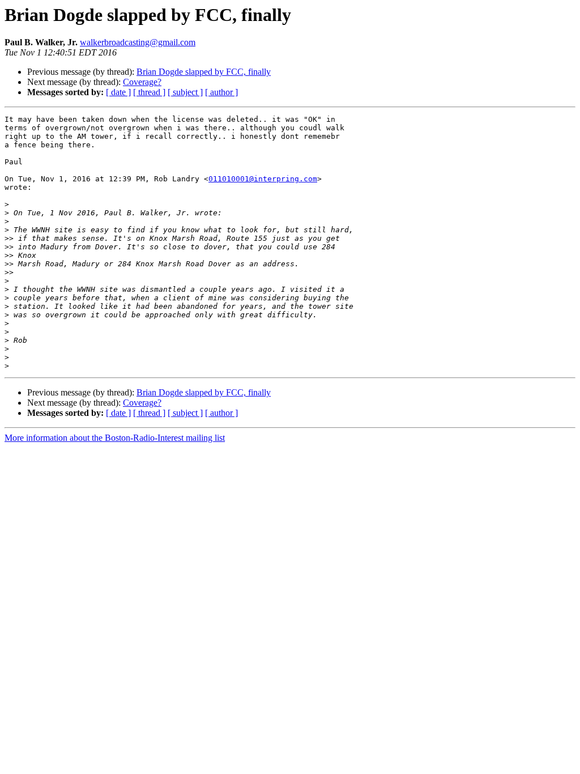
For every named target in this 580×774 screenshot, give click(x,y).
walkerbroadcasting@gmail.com (137, 42)
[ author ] (221, 92)
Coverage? (142, 82)
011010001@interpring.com (262, 179)
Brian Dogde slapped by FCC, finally (204, 71)
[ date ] (118, 92)
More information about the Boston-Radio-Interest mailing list (115, 438)
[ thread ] (149, 92)
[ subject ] (185, 92)
